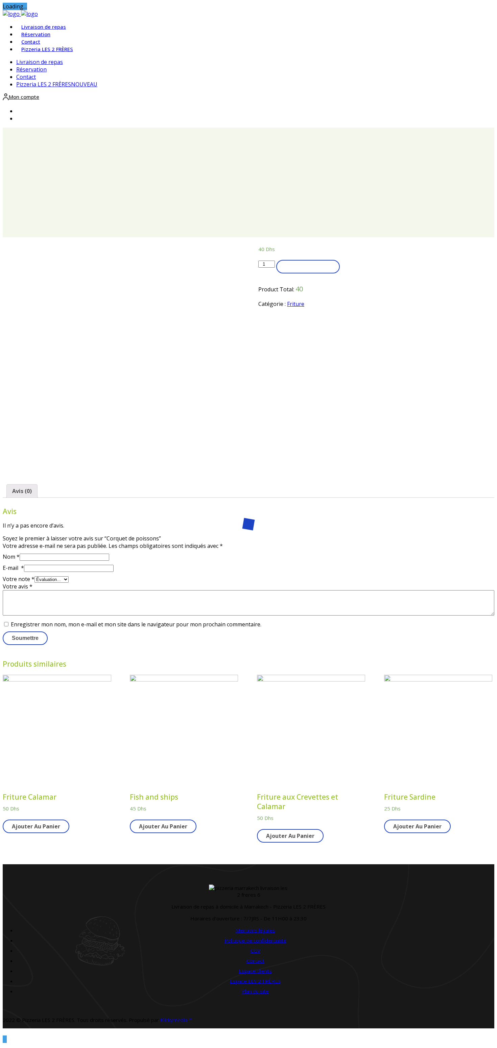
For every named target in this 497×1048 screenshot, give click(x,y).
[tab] (22, 491)
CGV (255, 950)
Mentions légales (255, 930)
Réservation (35, 34)
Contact (30, 41)
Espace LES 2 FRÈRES (255, 981)
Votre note (18, 579)
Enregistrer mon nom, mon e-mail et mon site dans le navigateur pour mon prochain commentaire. (136, 624)
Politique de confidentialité (255, 940)
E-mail (13, 568)
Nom (11, 556)
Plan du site (255, 991)
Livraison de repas (43, 26)
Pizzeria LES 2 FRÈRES (47, 49)
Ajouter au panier (308, 266)
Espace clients (255, 970)
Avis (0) (22, 491)
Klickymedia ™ (176, 1020)
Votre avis (17, 586)
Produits (251, 200)
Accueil (251, 193)
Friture (295, 304)
